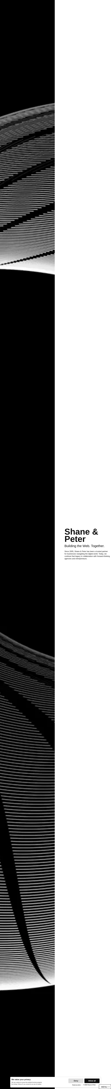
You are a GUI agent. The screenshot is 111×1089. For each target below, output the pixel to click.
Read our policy (76, 1085)
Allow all (92, 1081)
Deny (76, 1081)
